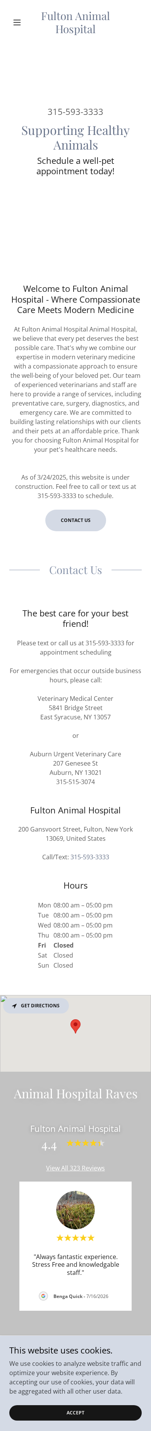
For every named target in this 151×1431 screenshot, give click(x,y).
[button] (19, 22)
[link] (75, 22)
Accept (75, 1412)
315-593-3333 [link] (75, 111)
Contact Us (76, 520)
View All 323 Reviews (75, 1168)
